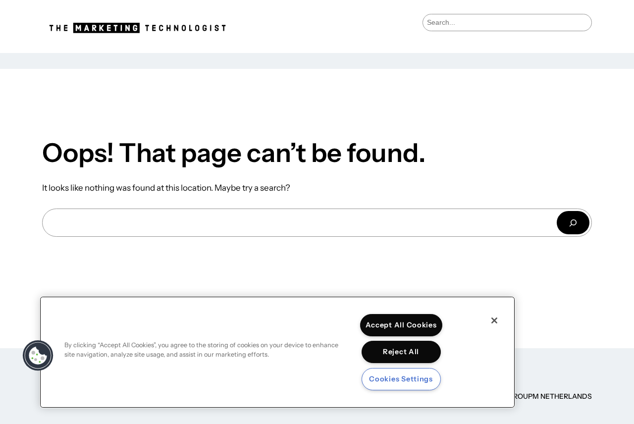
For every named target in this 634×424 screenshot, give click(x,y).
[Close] (494, 320)
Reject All (401, 351)
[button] (38, 355)
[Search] (573, 222)
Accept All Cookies (401, 324)
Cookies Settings (401, 378)
